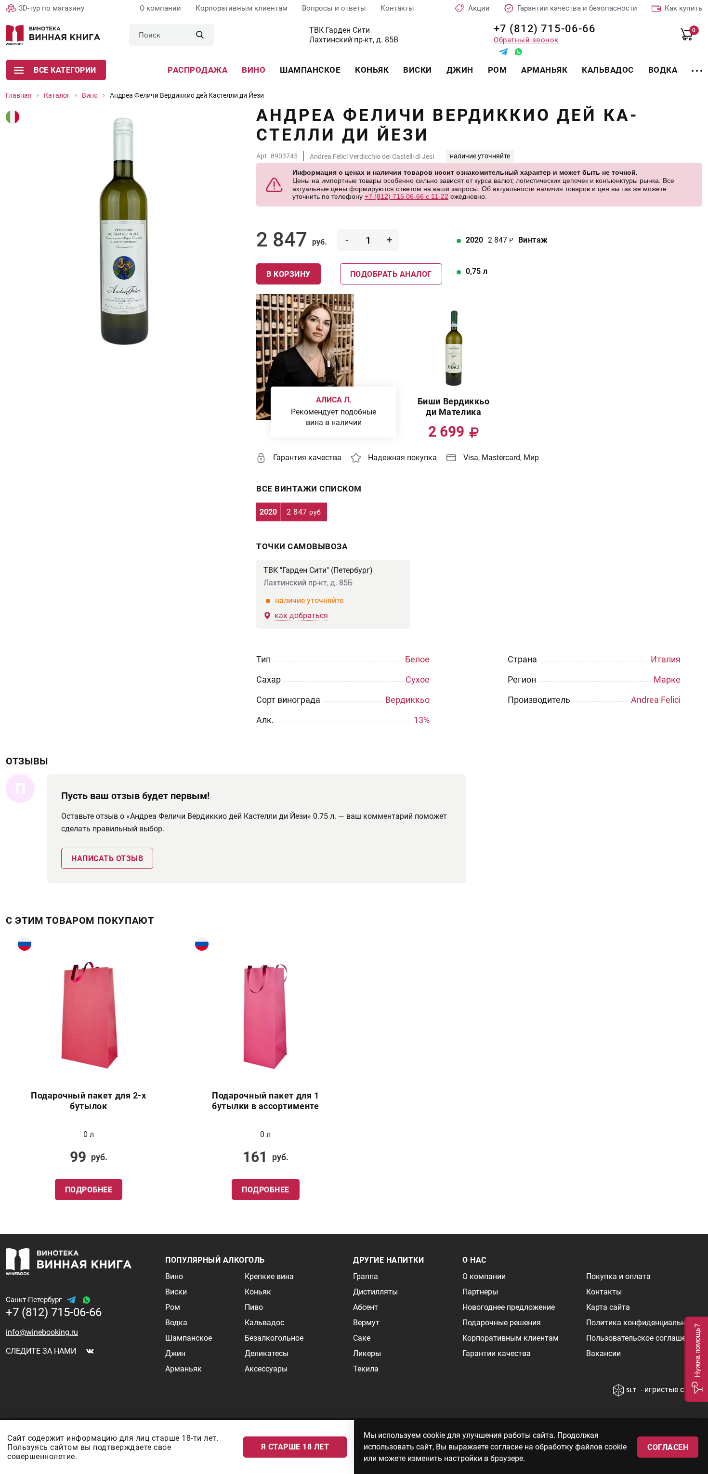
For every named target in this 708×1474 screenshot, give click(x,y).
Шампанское (310, 70)
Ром (497, 70)
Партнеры (480, 1291)
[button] (696, 1359)
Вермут (366, 1322)
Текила (366, 1368)
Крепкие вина (269, 1276)
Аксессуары (266, 1368)
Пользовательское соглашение (642, 1338)
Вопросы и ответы (334, 8)
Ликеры (367, 1353)
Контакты (397, 8)
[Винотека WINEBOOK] (53, 35)
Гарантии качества (496, 1353)
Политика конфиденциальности (644, 1322)
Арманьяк (544, 70)
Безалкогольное (274, 1338)
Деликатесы (266, 1353)
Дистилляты (375, 1291)
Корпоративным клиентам (242, 8)
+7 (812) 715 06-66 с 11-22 (406, 196)
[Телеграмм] (503, 51)
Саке (361, 1338)
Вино (253, 70)
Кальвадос (608, 70)
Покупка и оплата (618, 1276)
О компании (160, 8)
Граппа (365, 1276)
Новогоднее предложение (508, 1307)
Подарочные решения (501, 1322)
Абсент (365, 1307)
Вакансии (603, 1353)
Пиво (254, 1307)
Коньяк (372, 70)
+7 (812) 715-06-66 (541, 29)
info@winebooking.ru (42, 1332)
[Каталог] (697, 65)
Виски (417, 70)
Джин (459, 70)
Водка (663, 70)
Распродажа (197, 70)
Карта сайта (608, 1307)
